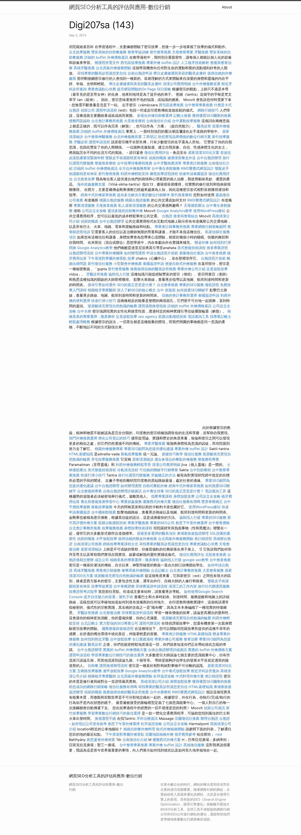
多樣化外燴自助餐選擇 (155, 115)
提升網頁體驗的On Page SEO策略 (144, 89)
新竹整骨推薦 (160, 52)
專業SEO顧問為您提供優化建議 (148, 448)
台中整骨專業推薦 (199, 105)
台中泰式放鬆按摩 (176, 671)
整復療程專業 (208, 459)
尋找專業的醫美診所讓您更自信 (101, 73)
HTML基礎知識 (81, 454)
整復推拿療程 (105, 163)
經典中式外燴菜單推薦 (98, 195)
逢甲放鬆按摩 (114, 671)
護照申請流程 (106, 110)
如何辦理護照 (134, 253)
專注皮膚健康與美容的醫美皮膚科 (179, 73)
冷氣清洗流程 (127, 470)
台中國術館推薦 (104, 512)
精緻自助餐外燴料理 (139, 729)
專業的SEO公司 (162, 523)
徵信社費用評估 (156, 152)
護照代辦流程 (149, 623)
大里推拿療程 (135, 121)
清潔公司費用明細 (177, 84)
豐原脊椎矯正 (212, 501)
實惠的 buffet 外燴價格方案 (125, 649)
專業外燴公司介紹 (191, 269)
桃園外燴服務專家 (109, 448)
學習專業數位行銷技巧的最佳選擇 (117, 655)
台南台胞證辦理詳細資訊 (122, 491)
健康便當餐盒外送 (181, 158)
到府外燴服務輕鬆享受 (133, 464)
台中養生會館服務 (166, 168)
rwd (219, 734)
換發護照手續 (105, 718)
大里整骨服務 (214, 570)
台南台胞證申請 (140, 73)
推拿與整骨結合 (185, 216)
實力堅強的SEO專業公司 (118, 623)
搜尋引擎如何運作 (102, 285)
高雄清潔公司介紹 (155, 681)
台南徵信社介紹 (158, 121)
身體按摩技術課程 (138, 528)
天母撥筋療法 (194, 205)
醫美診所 (204, 126)
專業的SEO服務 (191, 285)
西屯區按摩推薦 (133, 62)
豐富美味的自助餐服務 (108, 52)
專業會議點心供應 (102, 89)
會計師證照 (203, 538)
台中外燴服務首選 (206, 84)
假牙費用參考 (185, 734)
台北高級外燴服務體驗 (114, 68)
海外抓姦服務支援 (91, 184)
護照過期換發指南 (152, 306)
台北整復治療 (110, 612)
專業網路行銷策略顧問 (208, 226)
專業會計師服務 (195, 163)
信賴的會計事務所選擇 (179, 295)
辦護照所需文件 (107, 62)
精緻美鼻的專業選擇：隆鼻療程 (134, 560)
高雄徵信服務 (193, 745)
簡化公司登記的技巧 (114, 438)
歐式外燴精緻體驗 (170, 729)
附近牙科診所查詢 (205, 671)
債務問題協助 (79, 121)
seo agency (147, 316)
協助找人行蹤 (119, 274)
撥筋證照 (212, 285)
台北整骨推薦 (167, 285)
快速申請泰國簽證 (193, 173)
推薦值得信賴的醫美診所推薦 (153, 269)
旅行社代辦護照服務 (214, 586)
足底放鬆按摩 (217, 269)
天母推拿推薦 (106, 205)
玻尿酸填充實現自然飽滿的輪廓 (112, 306)
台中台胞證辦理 (209, 158)
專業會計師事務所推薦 (172, 226)
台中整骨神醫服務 (98, 136)
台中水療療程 (161, 692)
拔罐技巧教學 (173, 454)
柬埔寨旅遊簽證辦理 (193, 533)
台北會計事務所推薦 (107, 121)
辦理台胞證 (209, 718)
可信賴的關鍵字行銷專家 (158, 470)
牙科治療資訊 (147, 718)
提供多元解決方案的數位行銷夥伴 (143, 195)
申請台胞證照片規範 (162, 253)
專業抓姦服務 (131, 501)
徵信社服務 (193, 454)
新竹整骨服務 (118, 269)
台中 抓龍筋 (166, 290)
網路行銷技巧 (208, 110)
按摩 (131, 258)
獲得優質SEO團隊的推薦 (211, 115)
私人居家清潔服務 (132, 205)
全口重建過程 (142, 639)
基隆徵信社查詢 (191, 253)
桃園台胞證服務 (111, 200)
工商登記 (150, 136)
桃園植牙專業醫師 (102, 290)
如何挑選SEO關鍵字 (192, 290)
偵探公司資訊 (214, 708)
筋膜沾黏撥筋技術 (172, 316)
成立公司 (102, 560)
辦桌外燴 (202, 242)
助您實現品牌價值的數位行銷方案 (184, 136)
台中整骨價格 (219, 523)
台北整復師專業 (89, 491)
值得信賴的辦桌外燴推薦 (137, 538)
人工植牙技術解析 (195, 62)
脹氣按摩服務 (132, 454)
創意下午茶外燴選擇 (191, 523)
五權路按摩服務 (90, 671)
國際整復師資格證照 (118, 628)
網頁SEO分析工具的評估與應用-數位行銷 (119, 7)
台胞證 (167, 216)
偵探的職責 (157, 158)
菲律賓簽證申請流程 (151, 586)
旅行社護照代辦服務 (134, 475)
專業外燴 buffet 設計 (163, 62)
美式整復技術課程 (192, 247)
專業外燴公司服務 (169, 639)
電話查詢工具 (198, 316)
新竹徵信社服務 (100, 263)
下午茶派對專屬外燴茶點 (107, 258)
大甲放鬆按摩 (107, 538)
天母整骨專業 (182, 52)
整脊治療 (191, 639)
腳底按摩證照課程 (164, 173)
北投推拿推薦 (215, 554)
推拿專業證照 (217, 247)
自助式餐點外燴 (155, 486)
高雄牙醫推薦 (84, 68)
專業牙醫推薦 (154, 443)
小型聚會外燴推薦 (127, 263)
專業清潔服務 (84, 205)
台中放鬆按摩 (121, 639)
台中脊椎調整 (124, 586)
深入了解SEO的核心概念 (136, 290)
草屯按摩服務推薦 (106, 459)
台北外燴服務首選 (128, 136)
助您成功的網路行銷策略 (88, 686)
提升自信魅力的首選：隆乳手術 (108, 597)
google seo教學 (195, 560)
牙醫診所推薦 (96, 274)
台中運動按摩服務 (186, 121)
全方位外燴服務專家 (135, 168)
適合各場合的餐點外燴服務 (175, 459)
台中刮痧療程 (201, 470)
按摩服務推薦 (113, 528)
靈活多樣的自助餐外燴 (125, 210)
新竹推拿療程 (181, 195)
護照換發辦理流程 (113, 665)
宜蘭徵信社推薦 (187, 718)
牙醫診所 (81, 142)
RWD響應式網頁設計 (197, 168)
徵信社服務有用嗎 (186, 501)
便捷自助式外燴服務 (181, 263)
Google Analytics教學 (174, 210)
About (227, 7)
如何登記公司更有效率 (89, 724)
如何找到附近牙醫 (95, 639)
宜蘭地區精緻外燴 (160, 734)
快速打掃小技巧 (103, 300)
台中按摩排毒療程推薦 (135, 163)
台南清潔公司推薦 (88, 544)
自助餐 (93, 665)
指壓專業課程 (162, 496)
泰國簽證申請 (153, 263)
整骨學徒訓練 (139, 52)
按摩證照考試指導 (83, 591)
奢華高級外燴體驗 (136, 570)
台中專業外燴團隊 (109, 253)
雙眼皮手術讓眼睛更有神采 (126, 158)
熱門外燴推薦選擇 (83, 438)
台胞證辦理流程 (81, 253)
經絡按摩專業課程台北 (121, 544)
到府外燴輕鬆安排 (135, 173)
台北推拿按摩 (84, 179)
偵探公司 (88, 110)
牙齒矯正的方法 (163, 475)
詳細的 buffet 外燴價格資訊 (106, 57)
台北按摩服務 (80, 52)
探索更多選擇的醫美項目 (156, 533)
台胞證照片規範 (213, 258)
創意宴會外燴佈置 (101, 739)
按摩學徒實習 (102, 586)
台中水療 (84, 311)
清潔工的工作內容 (183, 586)
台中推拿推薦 (216, 253)
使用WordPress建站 (209, 210)
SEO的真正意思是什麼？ (136, 285)
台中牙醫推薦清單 (167, 163)
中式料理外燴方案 (190, 676)
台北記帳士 (160, 570)
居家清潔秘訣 (142, 459)
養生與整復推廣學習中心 (101, 501)
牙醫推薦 (201, 52)
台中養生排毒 (154, 491)
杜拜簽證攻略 (164, 676)
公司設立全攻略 (94, 210)
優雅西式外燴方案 (157, 501)
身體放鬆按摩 (184, 496)
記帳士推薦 (182, 115)
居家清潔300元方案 (203, 152)
